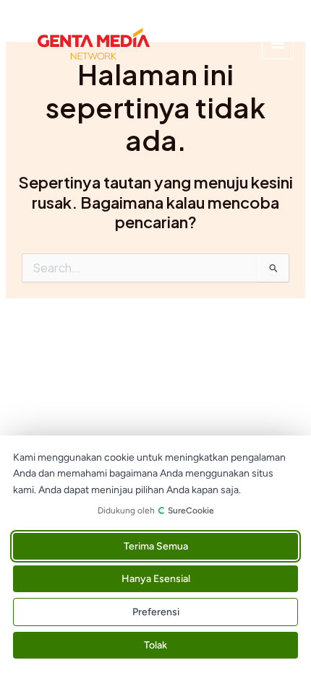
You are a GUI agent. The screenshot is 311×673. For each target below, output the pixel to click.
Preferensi (155, 612)
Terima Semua (156, 546)
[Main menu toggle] (278, 43)
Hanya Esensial (156, 579)
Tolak (155, 645)
